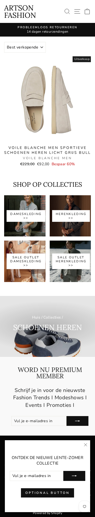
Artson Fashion (20, 11)
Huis (36, 317)
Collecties (52, 317)
